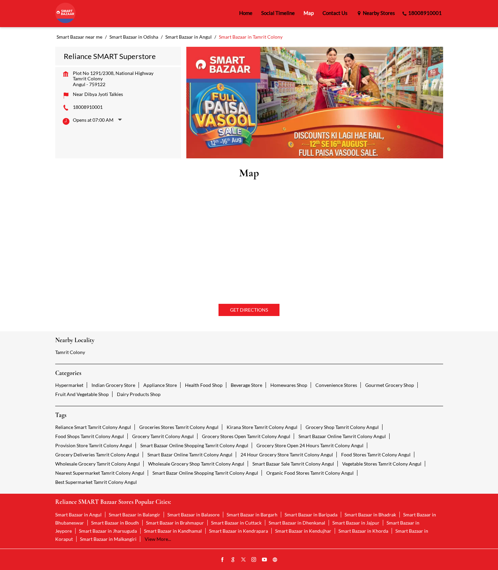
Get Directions (249, 310)
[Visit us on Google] (233, 560)
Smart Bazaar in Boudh (115, 523)
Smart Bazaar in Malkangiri (108, 539)
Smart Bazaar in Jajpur (355, 523)
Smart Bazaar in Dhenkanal (297, 523)
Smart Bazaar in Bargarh (252, 514)
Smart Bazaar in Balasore (193, 514)
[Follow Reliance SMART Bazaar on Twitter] (243, 560)
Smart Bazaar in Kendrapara (238, 531)
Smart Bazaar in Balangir (134, 514)
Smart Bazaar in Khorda (363, 531)
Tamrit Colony (70, 352)
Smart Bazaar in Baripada (311, 514)
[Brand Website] (275, 560)
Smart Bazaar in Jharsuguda (108, 531)
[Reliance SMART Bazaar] (65, 13)
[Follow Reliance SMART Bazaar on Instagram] (254, 560)
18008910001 (88, 107)
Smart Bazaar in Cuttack (236, 523)
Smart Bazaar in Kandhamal (173, 531)
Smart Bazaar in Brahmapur (175, 523)
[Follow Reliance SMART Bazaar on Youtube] (264, 560)
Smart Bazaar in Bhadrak (370, 514)
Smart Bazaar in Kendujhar (303, 531)
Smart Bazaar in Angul (78, 514)
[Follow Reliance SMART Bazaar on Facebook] (222, 560)
